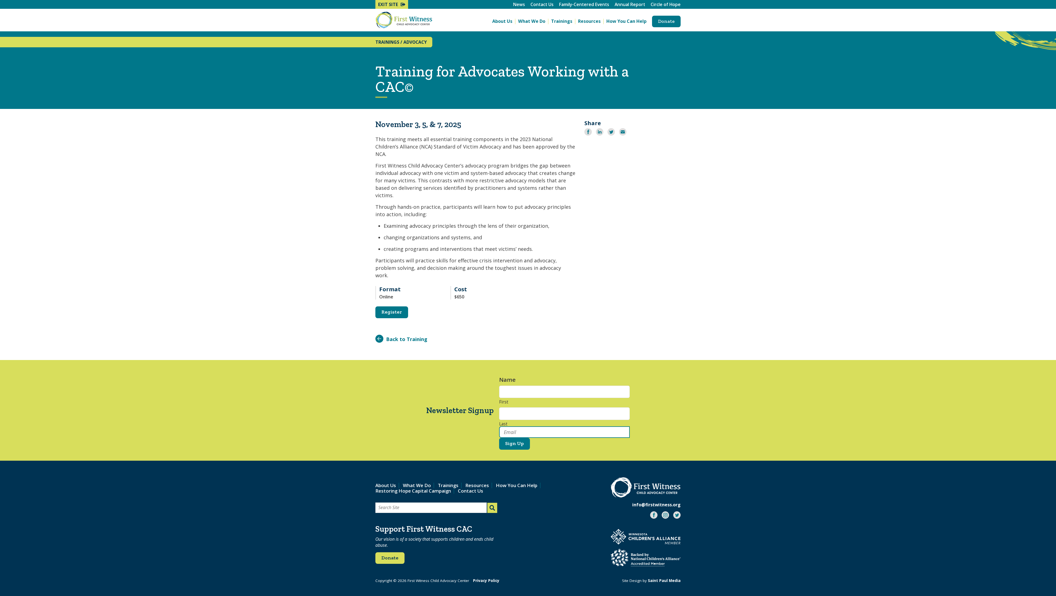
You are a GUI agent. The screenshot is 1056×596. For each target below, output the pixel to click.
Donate (666, 21)
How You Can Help (626, 21)
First (503, 402)
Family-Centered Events (584, 4)
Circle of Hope (666, 4)
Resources (589, 21)
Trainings (561, 21)
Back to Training (406, 339)
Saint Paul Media (664, 580)
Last (503, 424)
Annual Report (630, 4)
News (519, 4)
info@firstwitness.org (656, 505)
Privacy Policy (486, 580)
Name (510, 379)
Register (391, 312)
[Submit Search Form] (492, 507)
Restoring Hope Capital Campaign (413, 491)
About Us (502, 21)
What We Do (531, 21)
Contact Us (542, 4)
